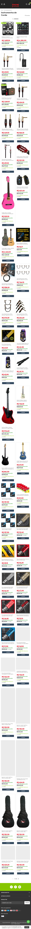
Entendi (26, 927)
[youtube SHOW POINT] (19, 887)
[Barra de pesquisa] (26, 4)
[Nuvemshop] (15, 924)
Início (2, 10)
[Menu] (2, 4)
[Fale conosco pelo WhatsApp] (28, 921)
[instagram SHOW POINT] (11, 887)
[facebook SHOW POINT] (15, 887)
